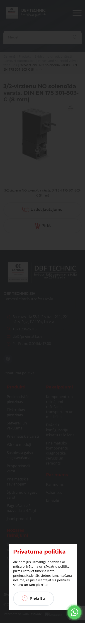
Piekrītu (37, 598)
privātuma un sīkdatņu (40, 566)
